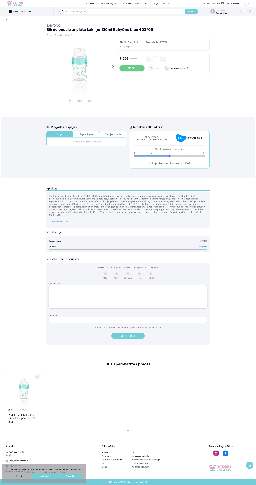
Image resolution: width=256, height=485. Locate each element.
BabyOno (53, 25)
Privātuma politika (140, 463)
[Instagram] (216, 453)
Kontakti (166, 3)
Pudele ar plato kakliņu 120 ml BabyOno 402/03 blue (21, 418)
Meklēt (191, 11)
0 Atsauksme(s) (66, 35)
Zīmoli (134, 452)
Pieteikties (130, 335)
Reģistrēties (221, 13)
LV (245, 3)
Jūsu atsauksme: (56, 284)
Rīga (59, 134)
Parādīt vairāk (59, 221)
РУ (249, 3)
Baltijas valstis (113, 134)
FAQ (146, 3)
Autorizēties (220, 10)
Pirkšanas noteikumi (141, 466)
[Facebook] (225, 453)
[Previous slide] (47, 66)
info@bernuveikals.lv (233, 3)
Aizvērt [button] (19, 476)
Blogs (156, 3)
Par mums (90, 3)
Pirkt (134, 68)
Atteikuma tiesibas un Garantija (146, 459)
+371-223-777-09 (213, 3)
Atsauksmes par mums (130, 3)
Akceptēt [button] (70, 476)
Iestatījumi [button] (44, 476)
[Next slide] (113, 66)
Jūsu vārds (53, 315)
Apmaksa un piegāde (107, 3)
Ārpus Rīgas (86, 134)
